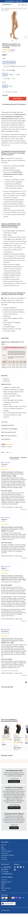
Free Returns (22, 104)
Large (17, 74)
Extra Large (7, 78)
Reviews (3, 849)
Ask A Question (6, 439)
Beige (5, 86)
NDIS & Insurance (5, 888)
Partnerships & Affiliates (7, 855)
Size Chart (4, 422)
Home (2, 8)
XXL (14, 78)
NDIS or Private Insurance (9, 435)
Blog (2, 847)
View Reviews (14, 827)
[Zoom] (25, 37)
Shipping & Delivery (6, 882)
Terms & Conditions (6, 851)
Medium (11, 74)
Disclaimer (4, 857)
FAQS (2, 886)
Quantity (5, 95)
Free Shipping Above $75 (10, 104)
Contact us (4, 880)
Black (10, 86)
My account (4, 859)
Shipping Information (7, 425)
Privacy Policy (5, 853)
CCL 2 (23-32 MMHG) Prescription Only (14, 66)
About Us (3, 845)
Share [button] (21, 507)
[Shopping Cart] (22, 5)
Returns (3, 884)
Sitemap (3, 890)
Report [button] (17, 507)
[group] (14, 444)
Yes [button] (14, 507)
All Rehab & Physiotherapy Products (9, 720)
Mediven (4, 51)
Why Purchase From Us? (8, 432)
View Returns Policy (14, 807)
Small (5, 74)
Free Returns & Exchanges (9, 429)
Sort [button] (2, 452)
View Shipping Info (14, 781)
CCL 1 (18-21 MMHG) (9, 62)
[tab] (14, 458)
